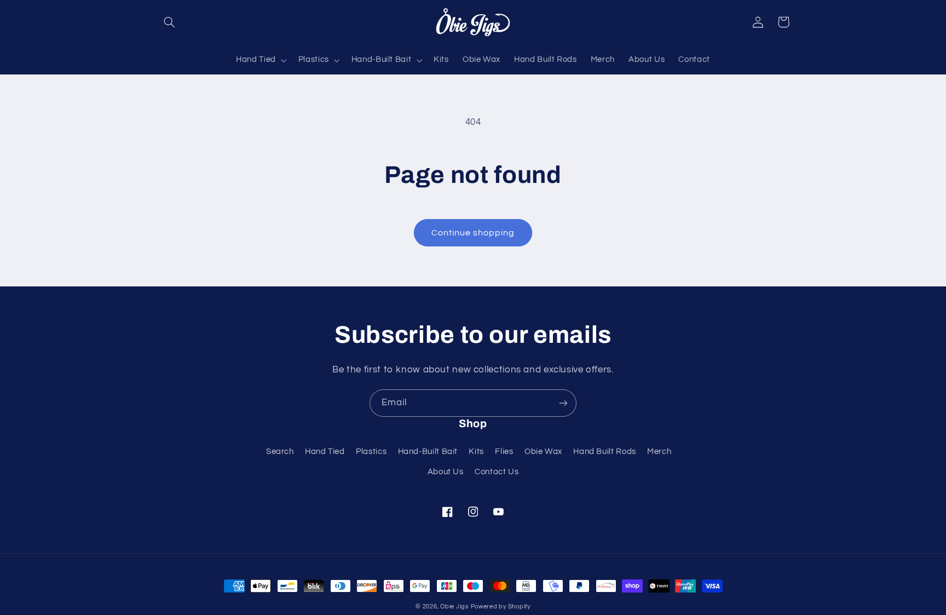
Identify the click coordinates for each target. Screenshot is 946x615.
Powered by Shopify (500, 606)
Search (280, 451)
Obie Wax (543, 451)
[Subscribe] (563, 402)
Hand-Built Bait (428, 451)
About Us (446, 472)
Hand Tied (325, 451)
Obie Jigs (454, 606)
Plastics (371, 451)
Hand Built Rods (604, 451)
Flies (504, 451)
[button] (169, 22)
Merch (659, 451)
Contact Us (496, 472)
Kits (476, 451)
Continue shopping (473, 232)
